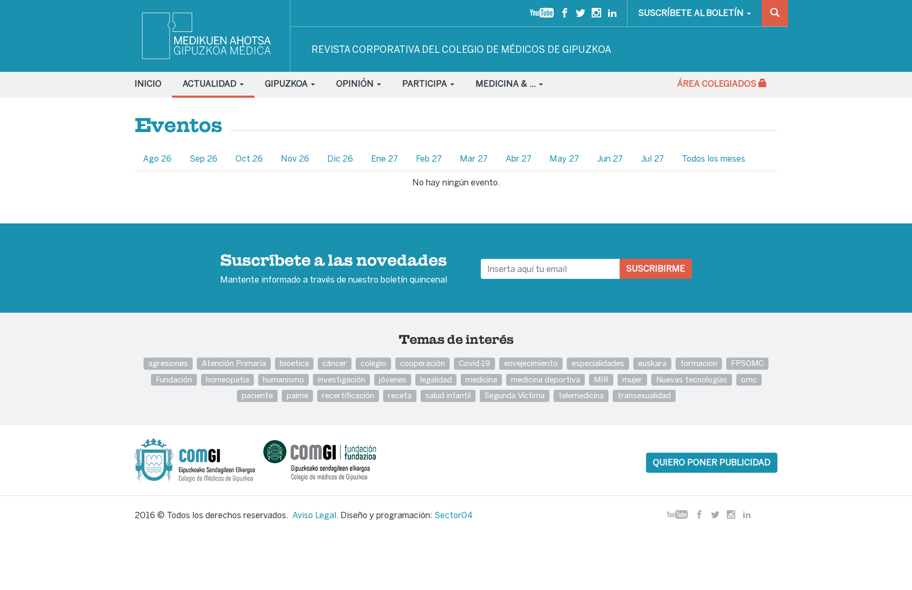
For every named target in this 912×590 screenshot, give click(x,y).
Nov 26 (295, 158)
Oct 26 (249, 158)
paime (297, 395)
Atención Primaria (234, 363)
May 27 (564, 158)
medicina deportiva (545, 379)
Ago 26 (157, 158)
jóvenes (392, 379)
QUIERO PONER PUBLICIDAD (712, 462)
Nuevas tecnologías (691, 379)
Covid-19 (474, 363)
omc (749, 379)
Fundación (174, 379)
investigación (341, 379)
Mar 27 (474, 158)
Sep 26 (203, 158)
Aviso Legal (314, 515)
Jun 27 (610, 158)
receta (400, 395)
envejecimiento (531, 363)
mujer (632, 379)
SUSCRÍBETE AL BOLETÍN (692, 12)
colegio (373, 363)
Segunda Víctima (514, 395)
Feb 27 (429, 158)
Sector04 (453, 515)
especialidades (598, 363)
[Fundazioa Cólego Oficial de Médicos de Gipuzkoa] (329, 459)
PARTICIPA (425, 83)
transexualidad (644, 395)
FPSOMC (747, 363)
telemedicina (581, 395)
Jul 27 (652, 158)
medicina (481, 379)
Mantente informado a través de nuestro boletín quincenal (333, 269)
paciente (257, 395)
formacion (698, 363)
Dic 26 (340, 158)
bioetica (294, 363)
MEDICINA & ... (507, 83)
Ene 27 (384, 158)
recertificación (348, 395)
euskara (652, 363)
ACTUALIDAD (211, 83)
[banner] (207, 36)
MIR (601, 379)
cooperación (422, 363)
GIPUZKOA (287, 83)
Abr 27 (518, 158)
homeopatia (227, 379)
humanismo (283, 379)
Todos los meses (713, 158)
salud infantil (448, 395)
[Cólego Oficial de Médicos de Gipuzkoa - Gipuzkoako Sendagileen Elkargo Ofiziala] (198, 459)
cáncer (334, 363)
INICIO (148, 83)
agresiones (168, 363)
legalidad (436, 379)
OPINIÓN (356, 83)
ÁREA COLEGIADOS (717, 83)
